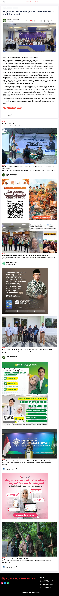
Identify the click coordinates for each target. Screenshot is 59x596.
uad (5, 107)
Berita (9, 8)
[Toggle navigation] (3, 2)
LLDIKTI (19, 107)
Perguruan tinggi (11, 107)
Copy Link (51, 20)
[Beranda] (4, 8)
